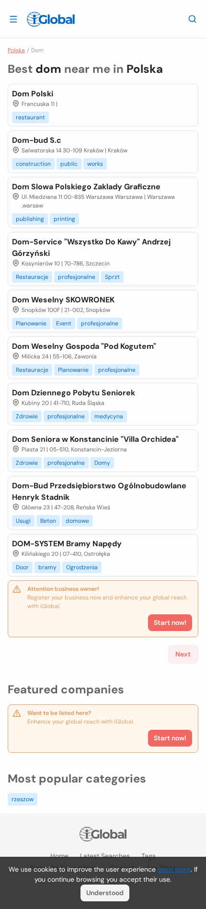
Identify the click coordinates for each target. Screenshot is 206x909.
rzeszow (22, 799)
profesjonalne (76, 277)
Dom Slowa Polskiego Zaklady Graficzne (86, 187)
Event (63, 323)
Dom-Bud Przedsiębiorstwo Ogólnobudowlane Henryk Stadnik (99, 491)
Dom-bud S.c (36, 140)
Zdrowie (27, 416)
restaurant (30, 117)
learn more (174, 869)
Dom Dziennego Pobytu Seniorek (73, 393)
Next (183, 654)
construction (33, 164)
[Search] (192, 18)
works (95, 164)
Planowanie (31, 323)
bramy (47, 567)
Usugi (23, 521)
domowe (77, 521)
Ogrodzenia (82, 567)
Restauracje (32, 277)
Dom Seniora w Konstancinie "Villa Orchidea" (95, 439)
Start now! (170, 738)
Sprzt (112, 277)
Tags (148, 855)
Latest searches (105, 855)
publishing (30, 219)
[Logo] (51, 19)
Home (59, 855)
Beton (48, 521)
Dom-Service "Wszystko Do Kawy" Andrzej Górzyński (91, 247)
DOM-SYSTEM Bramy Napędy (67, 544)
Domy (102, 463)
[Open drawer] (13, 18)
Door (22, 567)
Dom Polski (32, 94)
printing (64, 219)
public (69, 164)
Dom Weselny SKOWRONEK (63, 300)
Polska (16, 50)
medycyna (108, 416)
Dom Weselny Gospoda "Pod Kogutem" (84, 346)
